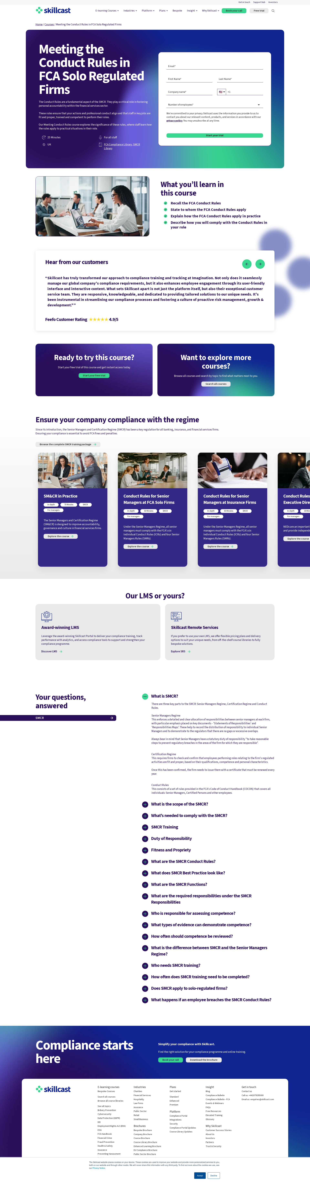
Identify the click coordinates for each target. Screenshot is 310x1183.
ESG (100, 1130)
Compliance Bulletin (215, 1095)
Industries (129, 10)
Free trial (259, 10)
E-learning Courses (105, 10)
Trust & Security (213, 1146)
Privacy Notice (99, 1168)
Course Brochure (142, 1138)
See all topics (104, 1106)
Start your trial (214, 135)
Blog (208, 1091)
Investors (273, 2)
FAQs (208, 1107)
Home (39, 24)
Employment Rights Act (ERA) (112, 1126)
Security (174, 1123)
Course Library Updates (181, 1131)
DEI (99, 1122)
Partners (210, 1142)
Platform (147, 10)
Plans (162, 10)
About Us (210, 1134)
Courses (49, 24)
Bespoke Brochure (143, 1130)
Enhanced (174, 1101)
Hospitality (139, 1099)
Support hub (259, 2)
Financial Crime (105, 1138)
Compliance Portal (178, 1116)
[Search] (273, 10)
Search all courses (216, 384)
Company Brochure (143, 1134)
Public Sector (140, 1111)
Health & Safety (105, 1146)
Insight (191, 10)
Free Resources (213, 1111)
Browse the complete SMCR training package (65, 444)
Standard (174, 1096)
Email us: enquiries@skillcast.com (258, 1099)
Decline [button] (213, 1175)
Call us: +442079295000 (253, 1095)
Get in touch (244, 2)
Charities (138, 1091)
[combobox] (214, 105)
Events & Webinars (215, 1103)
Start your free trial (94, 375)
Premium (174, 1104)
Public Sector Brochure (145, 1154)
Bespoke (177, 10)
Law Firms (138, 1103)
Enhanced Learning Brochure (147, 1146)
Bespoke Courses (106, 1091)
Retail (136, 1115)
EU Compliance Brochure (145, 1150)
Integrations (175, 1119)
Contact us (247, 1091)
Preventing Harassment (109, 1154)
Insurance (102, 1150)
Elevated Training (214, 1115)
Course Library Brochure (145, 1142)
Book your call (234, 10)
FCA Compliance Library (118, 145)
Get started (175, 1091)
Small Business (141, 1119)
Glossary (210, 1119)
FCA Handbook (105, 1134)
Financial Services (142, 1095)
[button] (247, 264)
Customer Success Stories (219, 1130)
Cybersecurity (104, 1114)
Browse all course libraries (110, 1101)
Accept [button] (200, 1175)
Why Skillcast (209, 10)
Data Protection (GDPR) (109, 1118)
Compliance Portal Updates (183, 1128)
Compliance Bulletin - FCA (218, 1099)
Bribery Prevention (107, 1110)
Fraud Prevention (106, 1142)
